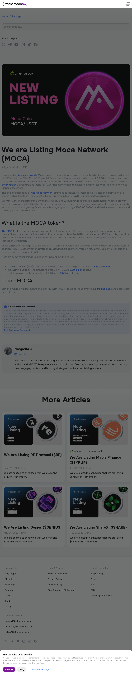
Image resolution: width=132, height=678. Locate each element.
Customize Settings (39, 669)
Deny (21, 669)
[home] (15, 4)
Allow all (9, 669)
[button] (128, 4)
